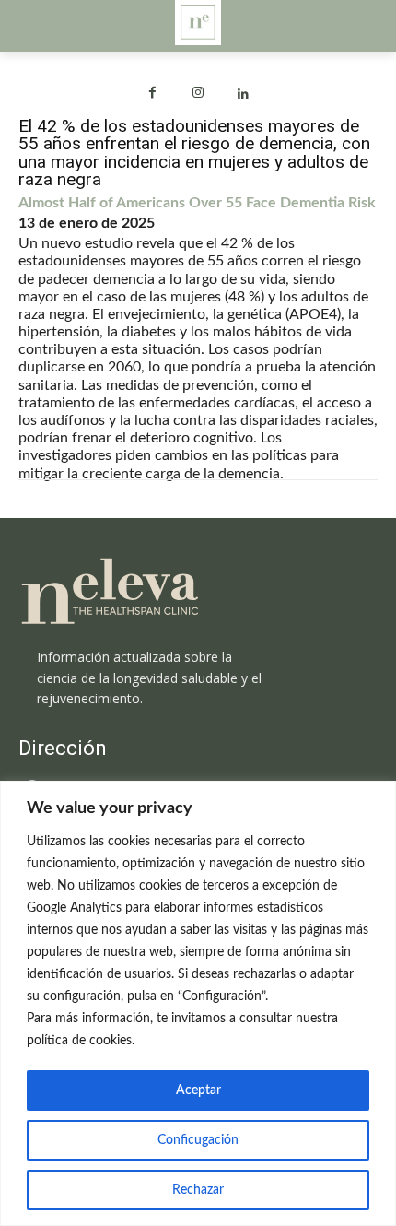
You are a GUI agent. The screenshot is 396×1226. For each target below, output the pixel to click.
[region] (198, 1003)
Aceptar (198, 1090)
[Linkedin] (244, 94)
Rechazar (198, 1190)
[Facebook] (152, 94)
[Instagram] (197, 94)
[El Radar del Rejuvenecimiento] (198, 592)
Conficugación (198, 1140)
